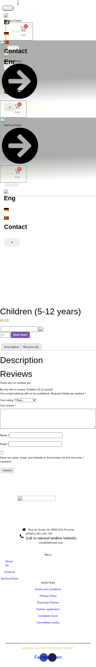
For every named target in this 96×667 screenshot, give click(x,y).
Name (4, 435)
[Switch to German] (9, 209)
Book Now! (20, 334)
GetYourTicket (12, 20)
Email (4, 444)
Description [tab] (11, 346)
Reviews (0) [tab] (30, 346)
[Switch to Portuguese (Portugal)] (7, 42)
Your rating (7, 400)
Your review (8, 405)
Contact (15, 51)
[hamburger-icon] (8, 8)
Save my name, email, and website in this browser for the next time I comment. (42, 459)
